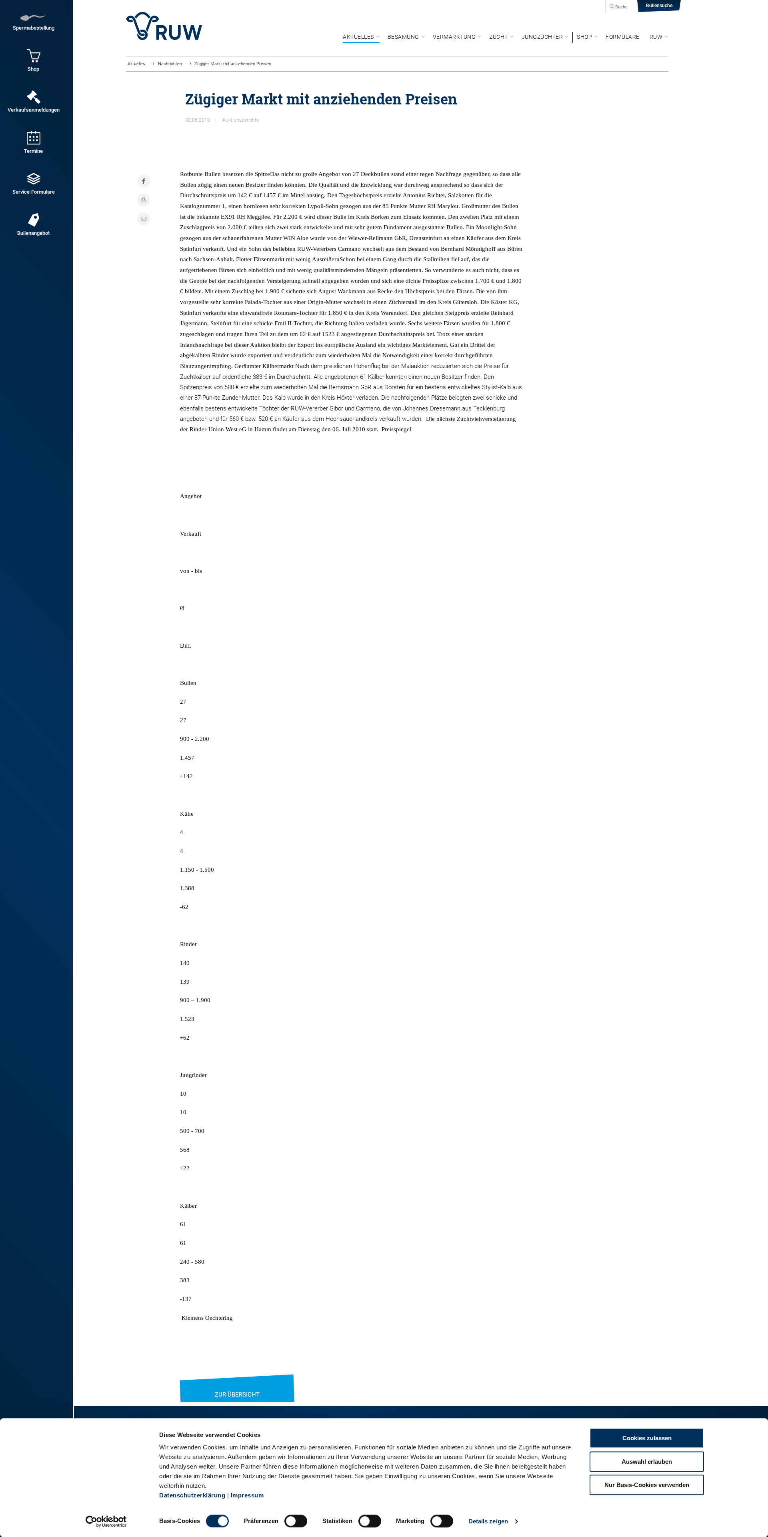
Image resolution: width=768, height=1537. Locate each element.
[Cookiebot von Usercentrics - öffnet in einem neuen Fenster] (106, 1521)
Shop (584, 37)
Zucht (498, 37)
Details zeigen (488, 1521)
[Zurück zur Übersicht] (237, 1384)
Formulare (623, 37)
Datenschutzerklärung (192, 1495)
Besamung (403, 37)
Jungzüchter (542, 37)
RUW (656, 37)
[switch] (295, 1521)
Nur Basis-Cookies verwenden (646, 1484)
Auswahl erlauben (647, 1461)
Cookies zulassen (647, 1438)
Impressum (247, 1495)
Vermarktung (454, 37)
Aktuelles (358, 37)
